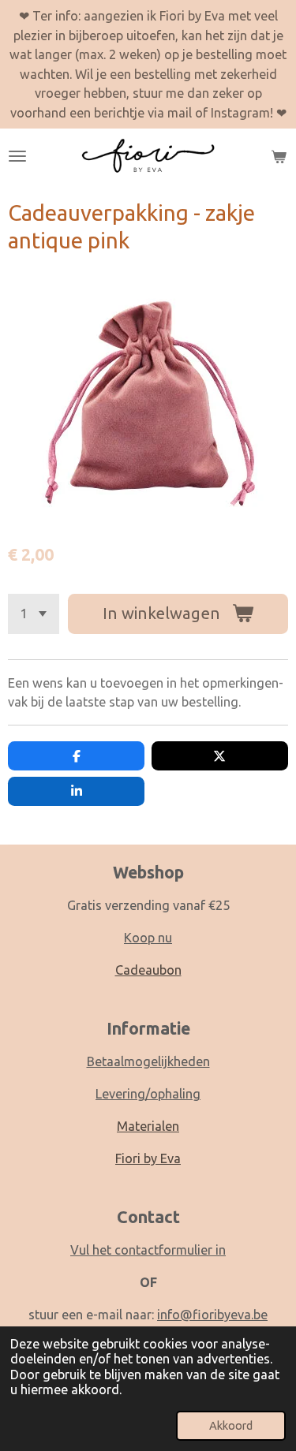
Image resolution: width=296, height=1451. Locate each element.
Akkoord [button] (231, 1425)
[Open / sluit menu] (17, 156)
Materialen (148, 1126)
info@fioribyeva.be (212, 1314)
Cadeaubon (148, 970)
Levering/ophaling (148, 1094)
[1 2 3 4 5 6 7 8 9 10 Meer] (33, 614)
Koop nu (148, 938)
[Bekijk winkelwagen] (278, 156)
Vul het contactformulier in (148, 1250)
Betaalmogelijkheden (148, 1061)
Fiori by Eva (148, 1158)
